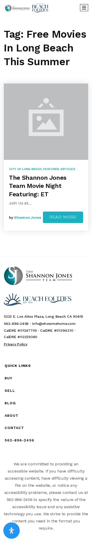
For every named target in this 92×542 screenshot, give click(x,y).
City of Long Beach (25, 169)
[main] (46, 135)
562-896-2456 (19, 440)
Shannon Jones (27, 217)
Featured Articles (59, 169)
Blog (10, 403)
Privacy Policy (15, 344)
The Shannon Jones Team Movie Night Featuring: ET (37, 186)
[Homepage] (26, 8)
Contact (14, 428)
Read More (63, 217)
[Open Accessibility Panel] (11, 530)
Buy (8, 378)
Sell (10, 390)
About (11, 415)
